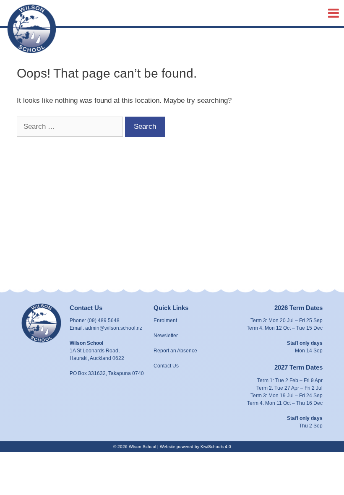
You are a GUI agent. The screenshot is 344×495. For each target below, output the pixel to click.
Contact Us (166, 366)
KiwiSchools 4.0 (216, 446)
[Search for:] (71, 126)
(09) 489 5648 (103, 320)
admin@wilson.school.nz (113, 328)
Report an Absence (175, 351)
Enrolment (165, 320)
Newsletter (166, 336)
